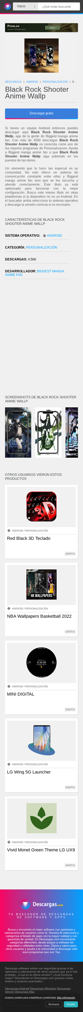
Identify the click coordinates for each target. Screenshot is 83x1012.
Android (54, 235)
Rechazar (54, 1004)
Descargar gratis (41, 113)
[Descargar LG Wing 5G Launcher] (41, 741)
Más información (66, 997)
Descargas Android (17, 988)
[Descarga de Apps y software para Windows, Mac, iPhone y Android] (7, 6)
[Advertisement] (41, 338)
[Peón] (41, 27)
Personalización (41, 247)
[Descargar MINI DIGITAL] (41, 663)
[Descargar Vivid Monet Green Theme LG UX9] (41, 818)
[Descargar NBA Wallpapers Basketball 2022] (41, 585)
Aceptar (71, 1004)
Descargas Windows (43, 988)
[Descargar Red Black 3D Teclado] (41, 507)
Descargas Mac (25, 991)
